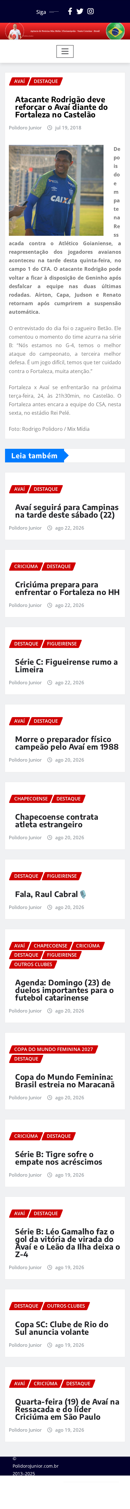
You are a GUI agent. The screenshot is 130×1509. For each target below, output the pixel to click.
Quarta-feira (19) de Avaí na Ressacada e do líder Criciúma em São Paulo (67, 1409)
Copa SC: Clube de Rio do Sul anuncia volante (61, 1327)
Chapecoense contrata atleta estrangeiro (56, 820)
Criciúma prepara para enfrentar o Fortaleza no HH (67, 588)
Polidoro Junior (25, 127)
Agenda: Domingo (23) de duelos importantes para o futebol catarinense (64, 989)
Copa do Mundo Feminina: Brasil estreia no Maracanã (65, 1080)
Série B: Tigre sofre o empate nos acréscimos (59, 1157)
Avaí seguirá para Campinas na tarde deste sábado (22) (67, 510)
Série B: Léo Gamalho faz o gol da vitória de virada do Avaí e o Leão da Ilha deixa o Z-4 (67, 1243)
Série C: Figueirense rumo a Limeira (66, 665)
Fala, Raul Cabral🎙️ (51, 894)
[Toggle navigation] (65, 51)
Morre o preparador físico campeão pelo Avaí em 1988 (67, 742)
